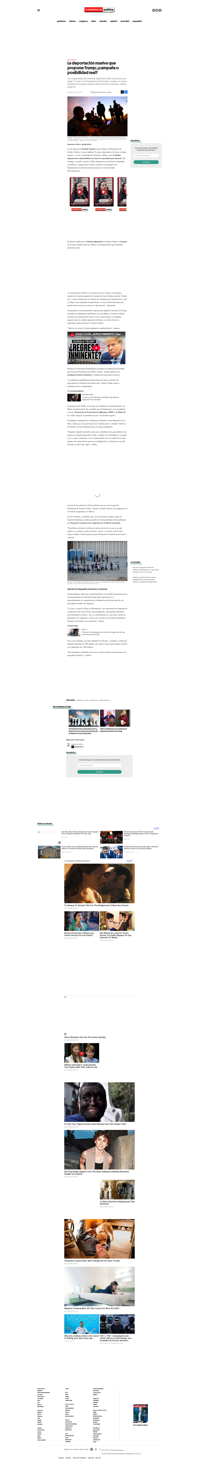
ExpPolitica (91, 1449)
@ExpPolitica (87, 144)
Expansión (41, 1389)
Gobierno (39, 1412)
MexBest (96, 1428)
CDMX (93, 21)
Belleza (39, 1438)
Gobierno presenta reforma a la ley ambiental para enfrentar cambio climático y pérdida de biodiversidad (145, 579)
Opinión (39, 1422)
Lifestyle (95, 1422)
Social (66, 1438)
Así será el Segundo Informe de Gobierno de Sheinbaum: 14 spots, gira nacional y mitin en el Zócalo (146, 569)
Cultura (67, 1388)
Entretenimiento (69, 1408)
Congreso (39, 1416)
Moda (38, 1436)
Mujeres (39, 1404)
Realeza (39, 1432)
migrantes (93, 700)
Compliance (68, 1458)
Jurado (94, 1442)
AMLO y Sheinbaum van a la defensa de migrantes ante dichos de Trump (113, 730)
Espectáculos (40, 1430)
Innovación (96, 1390)
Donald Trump (83, 700)
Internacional (87, 394)
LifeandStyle (40, 1406)
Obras (38, 1400)
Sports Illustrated (99, 1410)
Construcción (68, 1422)
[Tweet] (122, 92)
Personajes (96, 1436)
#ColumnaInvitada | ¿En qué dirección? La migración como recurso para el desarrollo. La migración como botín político (84, 731)
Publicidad (61, 1458)
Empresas (39, 1390)
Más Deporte (96, 1420)
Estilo (66, 1406)
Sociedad (125, 21)
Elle (66, 1392)
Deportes (67, 1410)
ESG (38, 1402)
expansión (137, 21)
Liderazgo (95, 1402)
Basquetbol (96, 1418)
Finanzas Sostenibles (98, 1388)
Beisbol (95, 1414)
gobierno (61, 21)
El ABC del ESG (96, 1393)
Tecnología (40, 1398)
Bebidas (95, 1432)
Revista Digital (96, 1424)
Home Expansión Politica (43, 1392)
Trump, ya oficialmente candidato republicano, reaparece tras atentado (100, 398)
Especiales (96, 1406)
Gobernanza (68, 1440)
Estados (39, 1420)
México (84, 629)
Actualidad (96, 1400)
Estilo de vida (68, 1400)
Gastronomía (96, 1430)
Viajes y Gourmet (41, 1440)
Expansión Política (77, 744)
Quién (39, 1428)
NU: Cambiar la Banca (140, 1425)
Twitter (153, 10)
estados (103, 21)
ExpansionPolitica (99, 1449)
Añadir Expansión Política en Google (102, 92)
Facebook (160, 10)
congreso (83, 21)
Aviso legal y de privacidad (79, 1458)
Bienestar (95, 1438)
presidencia (71, 60)
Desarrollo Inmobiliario (71, 1424)
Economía (39, 1394)
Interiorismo (68, 1430)
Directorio (98, 1458)
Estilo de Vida (96, 1440)
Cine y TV (67, 1412)
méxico (72, 21)
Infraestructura (69, 1426)
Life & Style (69, 1404)
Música (67, 1414)
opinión (113, 21)
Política (40, 1410)
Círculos (39, 1434)
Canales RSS (91, 1458)
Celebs (67, 1398)
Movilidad (67, 1441)
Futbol (94, 1412)
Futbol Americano (97, 1416)
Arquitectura (68, 1428)
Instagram (156, 10)
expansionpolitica (95, 1449)
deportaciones (105, 700)
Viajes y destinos (97, 1434)
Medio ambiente (69, 1435)
